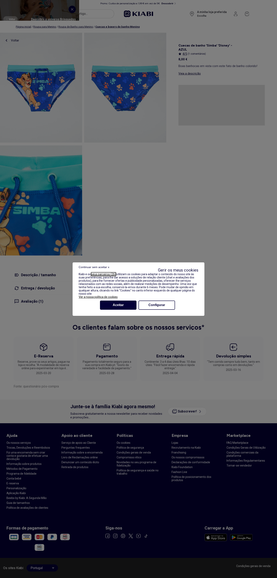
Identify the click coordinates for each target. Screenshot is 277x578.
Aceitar (118, 305)
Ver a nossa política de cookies (98, 297)
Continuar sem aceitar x (94, 267)
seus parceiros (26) (103, 274)
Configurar (156, 305)
